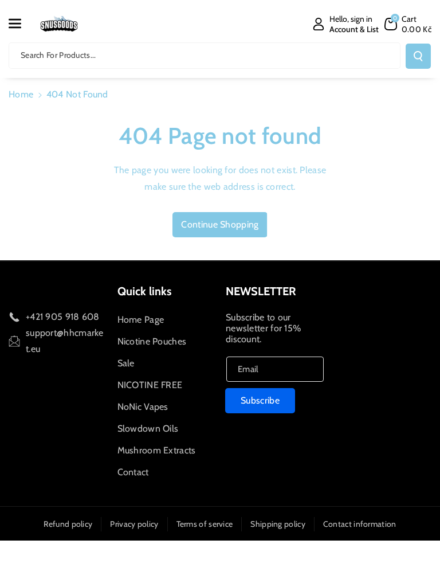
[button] (21, 23)
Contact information (359, 524)
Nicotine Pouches (152, 341)
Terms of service (204, 524)
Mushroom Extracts (156, 450)
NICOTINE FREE (150, 384)
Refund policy (68, 524)
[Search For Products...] (418, 56)
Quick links (144, 291)
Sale (126, 363)
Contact (133, 472)
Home (21, 94)
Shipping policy (277, 524)
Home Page (140, 319)
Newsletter (261, 291)
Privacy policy (134, 524)
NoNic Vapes (142, 406)
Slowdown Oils (148, 428)
